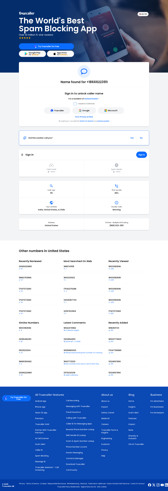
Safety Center (107, 412)
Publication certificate (97, 484)
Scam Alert (40, 444)
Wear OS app (41, 412)
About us (105, 401)
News (130, 430)
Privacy (104, 450)
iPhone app (40, 407)
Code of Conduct (137, 484)
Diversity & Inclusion (133, 437)
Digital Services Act (88, 487)
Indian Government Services (118, 484)
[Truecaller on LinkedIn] (166, 485)
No (141, 138)
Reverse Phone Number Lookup (80, 429)
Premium (39, 418)
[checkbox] (111, 395)
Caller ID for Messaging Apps (79, 423)
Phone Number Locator (76, 447)
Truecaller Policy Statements (68, 487)
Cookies (43, 484)
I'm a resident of (83, 98)
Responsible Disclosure (57, 484)
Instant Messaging (74, 452)
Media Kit (105, 418)
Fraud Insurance (73, 412)
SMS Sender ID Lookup (76, 435)
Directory (83, 484)
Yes (132, 138)
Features (132, 418)
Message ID (40, 461)
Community (71, 470)
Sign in (141, 154)
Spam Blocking (42, 455)
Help (103, 455)
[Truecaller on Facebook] (149, 485)
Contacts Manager (74, 458)
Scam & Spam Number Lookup (80, 441)
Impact (104, 407)
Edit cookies (102, 487)
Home (131, 401)
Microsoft (112, 110)
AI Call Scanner (42, 438)
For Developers (157, 412)
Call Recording (72, 400)
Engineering (106, 438)
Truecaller (59, 110)
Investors (105, 444)
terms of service (86, 121)
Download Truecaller (75, 464)
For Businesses (157, 407)
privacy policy (103, 121)
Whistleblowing (73, 484)
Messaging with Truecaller (78, 406)
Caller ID (39, 450)
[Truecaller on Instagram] (158, 485)
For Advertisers (157, 401)
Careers (105, 424)
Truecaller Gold (42, 424)
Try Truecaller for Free (48, 46)
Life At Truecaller (136, 444)
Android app (40, 401)
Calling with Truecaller (76, 418)
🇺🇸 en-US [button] (143, 14)
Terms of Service (32, 484)
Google (86, 110)
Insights (131, 407)
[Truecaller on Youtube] (162, 485)
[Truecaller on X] (153, 485)
